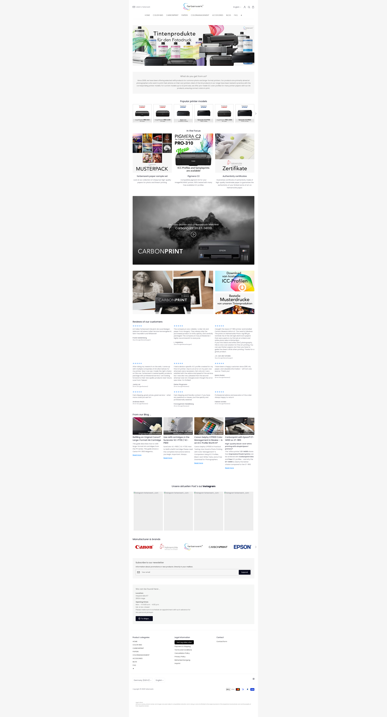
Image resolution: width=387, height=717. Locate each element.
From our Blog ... (142, 414)
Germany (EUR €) (142, 680)
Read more (137, 455)
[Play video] (193, 234)
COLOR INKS (158, 15)
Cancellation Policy (182, 653)
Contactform (221, 641)
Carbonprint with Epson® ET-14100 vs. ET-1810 (239, 438)
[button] (131, 113)
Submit (244, 572)
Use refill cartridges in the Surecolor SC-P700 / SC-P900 (176, 440)
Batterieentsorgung (182, 660)
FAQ (236, 15)
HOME (147, 15)
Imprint (177, 663)
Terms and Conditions (183, 650)
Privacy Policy (180, 656)
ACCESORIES (217, 15)
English (236, 7)
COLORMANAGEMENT (200, 15)
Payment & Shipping (183, 646)
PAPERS (185, 15)
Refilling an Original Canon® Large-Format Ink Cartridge (147, 438)
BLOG (228, 15)
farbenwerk (149, 689)
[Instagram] (254, 679)
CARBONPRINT (172, 15)
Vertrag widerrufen (184, 642)
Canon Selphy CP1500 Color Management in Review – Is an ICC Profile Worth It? (208, 440)
